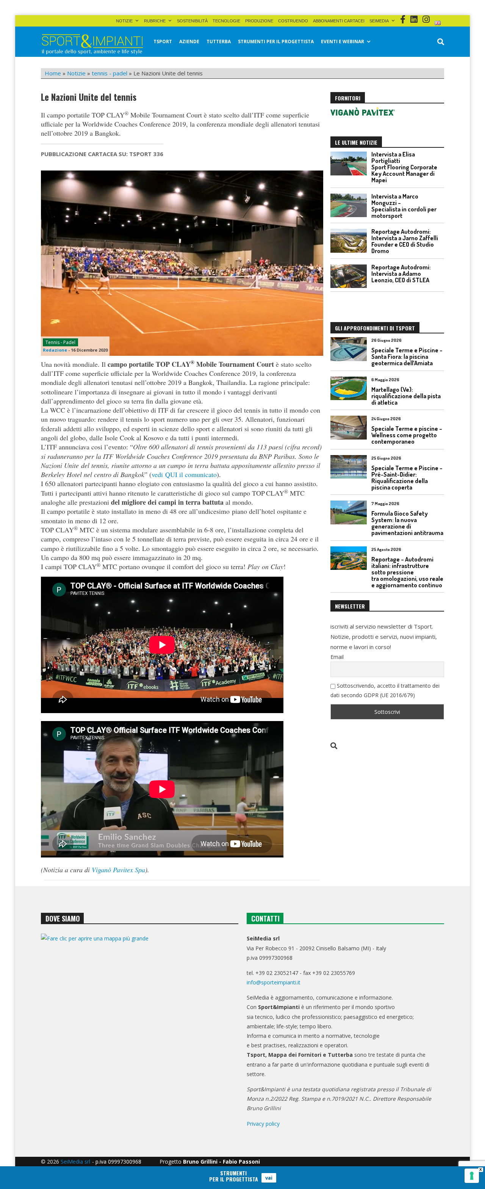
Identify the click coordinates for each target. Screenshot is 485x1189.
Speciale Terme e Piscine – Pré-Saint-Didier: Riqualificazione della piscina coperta (407, 477)
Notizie (124, 21)
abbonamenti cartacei (339, 21)
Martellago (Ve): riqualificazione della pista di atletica (406, 396)
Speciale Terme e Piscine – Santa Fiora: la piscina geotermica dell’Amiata (407, 356)
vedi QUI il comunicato (184, 474)
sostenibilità (192, 21)
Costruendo (293, 21)
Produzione (259, 21)
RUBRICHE (155, 21)
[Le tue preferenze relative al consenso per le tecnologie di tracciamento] (472, 1176)
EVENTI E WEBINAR (342, 41)
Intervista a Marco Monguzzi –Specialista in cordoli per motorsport (403, 205)
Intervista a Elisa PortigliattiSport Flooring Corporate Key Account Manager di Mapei (404, 167)
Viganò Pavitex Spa (118, 869)
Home (53, 73)
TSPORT (162, 41)
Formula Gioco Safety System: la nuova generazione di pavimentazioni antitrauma (407, 523)
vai (268, 1177)
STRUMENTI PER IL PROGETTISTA (276, 41)
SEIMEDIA (379, 21)
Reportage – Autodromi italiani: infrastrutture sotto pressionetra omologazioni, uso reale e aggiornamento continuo (407, 572)
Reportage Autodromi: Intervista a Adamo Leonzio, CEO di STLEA (401, 273)
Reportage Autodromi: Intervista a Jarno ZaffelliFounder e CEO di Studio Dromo (404, 241)
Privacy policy (263, 1123)
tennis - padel (109, 73)
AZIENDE (189, 41)
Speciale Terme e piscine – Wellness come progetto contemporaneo (406, 435)
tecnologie (226, 21)
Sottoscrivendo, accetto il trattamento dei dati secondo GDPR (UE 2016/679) (385, 690)
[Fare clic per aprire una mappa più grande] (139, 1011)
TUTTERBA (219, 41)
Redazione (55, 350)
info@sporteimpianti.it (273, 982)
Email (337, 656)
